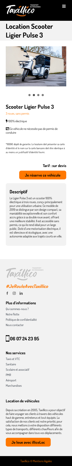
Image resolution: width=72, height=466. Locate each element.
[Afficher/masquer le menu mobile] (64, 6)
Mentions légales (42, 461)
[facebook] (7, 293)
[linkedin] (21, 293)
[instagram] (14, 293)
